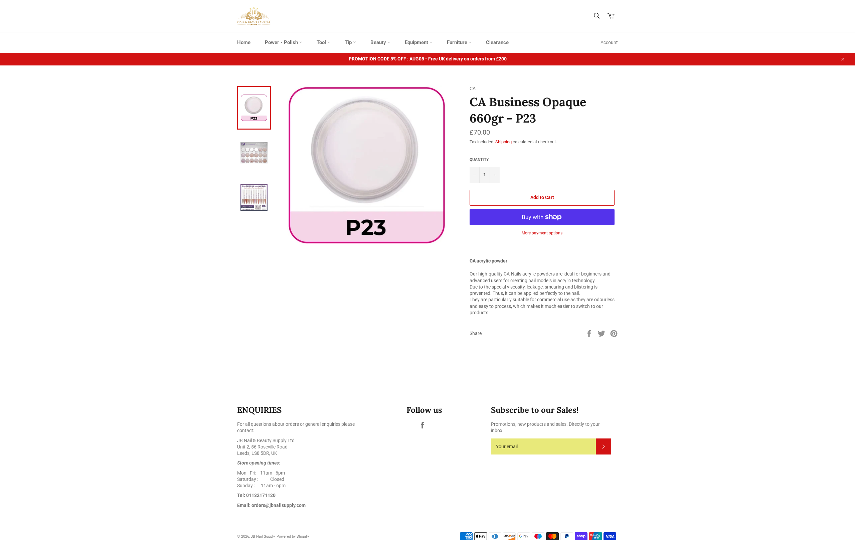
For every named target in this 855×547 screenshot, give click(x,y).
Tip (349, 42)
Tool (322, 42)
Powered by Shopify (293, 536)
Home (243, 42)
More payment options (542, 233)
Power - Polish (282, 42)
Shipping (503, 141)
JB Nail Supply (263, 536)
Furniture (458, 42)
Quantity (479, 159)
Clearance (497, 42)
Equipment (417, 42)
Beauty (378, 42)
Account (609, 42)
